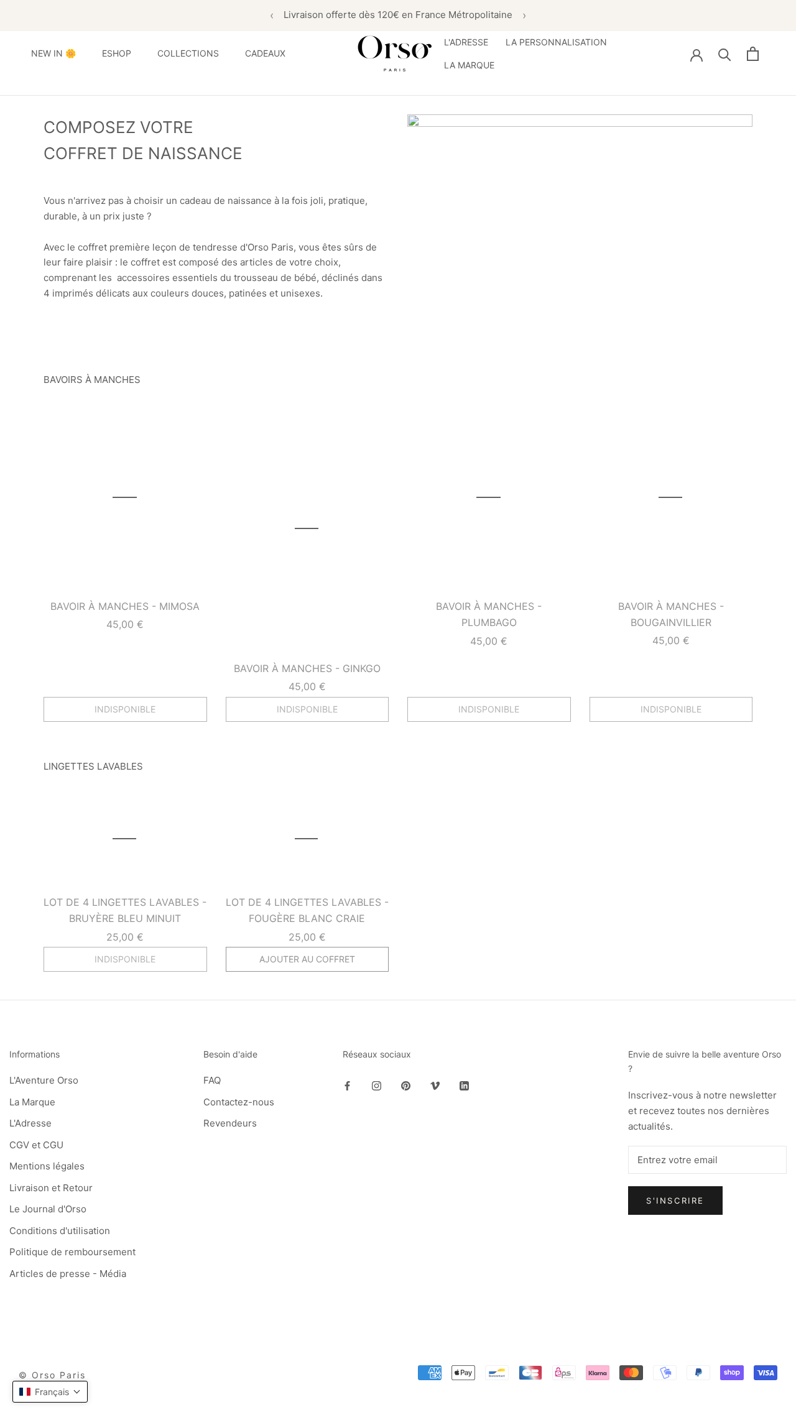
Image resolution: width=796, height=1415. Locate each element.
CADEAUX (265, 53)
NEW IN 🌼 (53, 53)
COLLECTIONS (188, 53)
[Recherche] (724, 53)
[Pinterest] (405, 1085)
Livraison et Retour (51, 1188)
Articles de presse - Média (67, 1273)
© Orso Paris (52, 1375)
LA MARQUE (469, 65)
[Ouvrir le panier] (753, 54)
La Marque (32, 1102)
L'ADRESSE (466, 42)
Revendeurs (230, 1123)
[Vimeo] (435, 1085)
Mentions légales (47, 1166)
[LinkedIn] (464, 1085)
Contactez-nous (238, 1102)
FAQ (212, 1080)
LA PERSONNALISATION (556, 42)
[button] (50, 1391)
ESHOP (116, 53)
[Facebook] (347, 1085)
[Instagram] (376, 1085)
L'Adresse (30, 1123)
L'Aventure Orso (43, 1080)
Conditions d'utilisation (59, 1231)
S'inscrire (675, 1200)
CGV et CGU (36, 1145)
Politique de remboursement (72, 1252)
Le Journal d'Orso (47, 1209)
